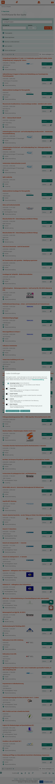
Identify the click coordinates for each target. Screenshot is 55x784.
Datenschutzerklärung (38, 379)
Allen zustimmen (25, 411)
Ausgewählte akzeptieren (12, 411)
